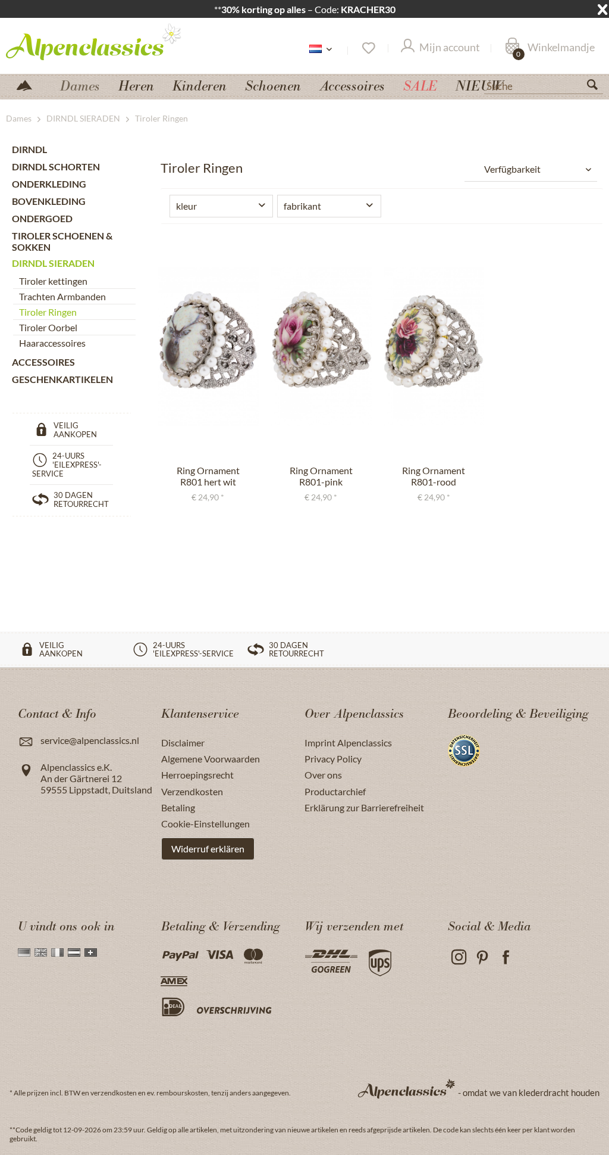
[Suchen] (597, 87)
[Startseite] (29, 84)
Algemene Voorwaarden (210, 758)
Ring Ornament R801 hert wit (208, 476)
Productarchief (335, 791)
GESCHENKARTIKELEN (62, 379)
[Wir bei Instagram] (458, 957)
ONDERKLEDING (49, 183)
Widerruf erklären (207, 848)
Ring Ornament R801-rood (433, 476)
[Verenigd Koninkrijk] (40, 952)
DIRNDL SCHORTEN (56, 166)
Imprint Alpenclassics (348, 742)
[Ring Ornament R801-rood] (434, 346)
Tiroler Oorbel (48, 327)
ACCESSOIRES (43, 362)
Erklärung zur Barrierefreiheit (364, 807)
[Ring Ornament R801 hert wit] (208, 346)
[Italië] (57, 952)
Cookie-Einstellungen (205, 823)
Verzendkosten (192, 791)
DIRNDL (29, 149)
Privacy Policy (333, 758)
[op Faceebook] (505, 957)
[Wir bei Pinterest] (482, 957)
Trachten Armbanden (62, 296)
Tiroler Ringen (48, 311)
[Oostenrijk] (74, 952)
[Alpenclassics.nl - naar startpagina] (94, 41)
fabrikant (302, 205)
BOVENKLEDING (49, 201)
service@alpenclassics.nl (89, 740)
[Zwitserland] (90, 952)
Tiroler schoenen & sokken (62, 241)
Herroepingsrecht (197, 774)
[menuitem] (543, 84)
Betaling (178, 807)
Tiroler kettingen (53, 281)
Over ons (323, 774)
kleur (186, 205)
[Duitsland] (24, 952)
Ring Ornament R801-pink (321, 476)
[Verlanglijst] (368, 48)
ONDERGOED (42, 218)
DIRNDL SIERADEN (53, 263)
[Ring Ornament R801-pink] (321, 346)
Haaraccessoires (52, 342)
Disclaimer (183, 742)
